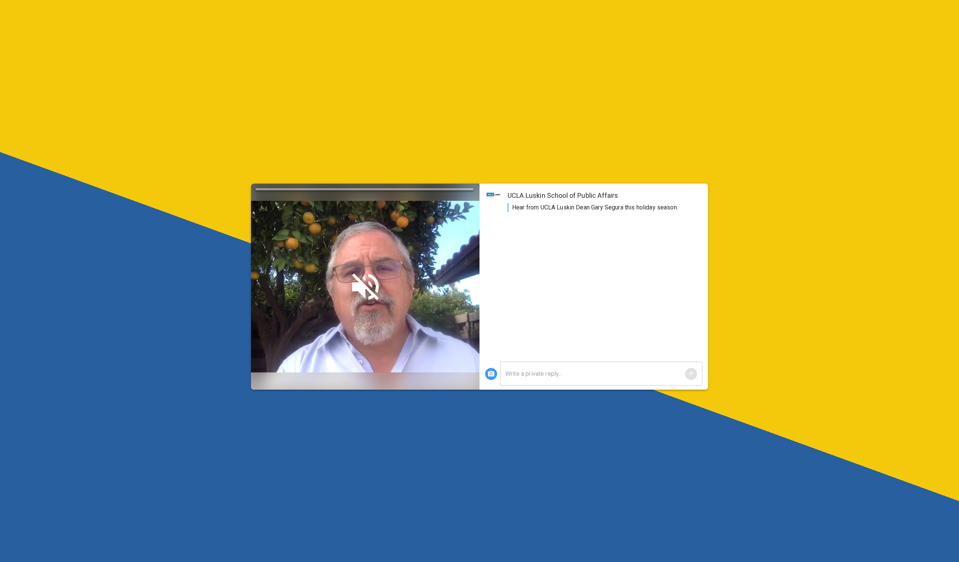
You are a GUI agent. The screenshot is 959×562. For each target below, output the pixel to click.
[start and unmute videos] (365, 287)
